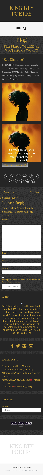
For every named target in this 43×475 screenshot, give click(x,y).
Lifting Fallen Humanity (29, 72)
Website (5, 268)
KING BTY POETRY (21, 10)
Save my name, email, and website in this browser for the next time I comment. (21, 281)
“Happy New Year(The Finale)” (17, 373)
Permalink (14, 79)
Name (5, 253)
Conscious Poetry (17, 68)
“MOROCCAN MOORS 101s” (17, 379)
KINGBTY (15, 72)
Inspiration (6, 72)
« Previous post (9, 192)
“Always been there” (12, 366)
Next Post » (35, 192)
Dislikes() (21, 165)
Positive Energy (8, 75)
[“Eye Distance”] (21, 102)
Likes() (8, 165)
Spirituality (19, 75)
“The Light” (9, 386)
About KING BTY (17, 467)
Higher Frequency (31, 68)
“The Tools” (8, 369)
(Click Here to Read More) (25, 331)
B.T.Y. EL (8, 65)
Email (5, 261)
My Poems (27, 467)
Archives (5, 406)
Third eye (28, 75)
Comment (5, 219)
